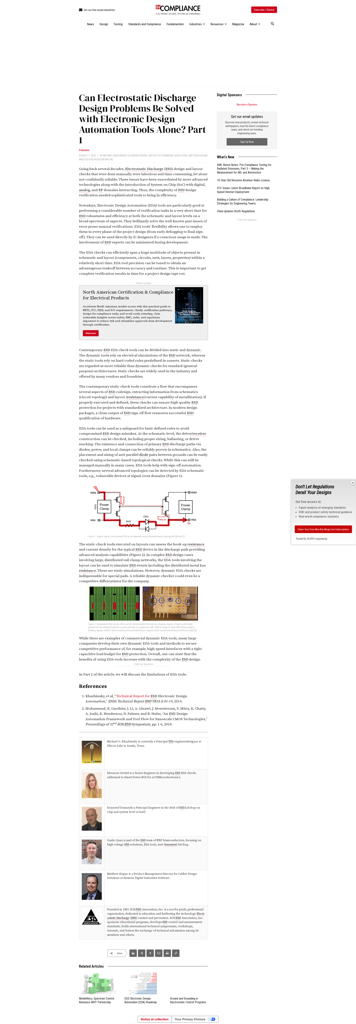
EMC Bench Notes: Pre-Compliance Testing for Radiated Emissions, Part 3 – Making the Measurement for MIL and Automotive (244, 168)
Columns (84, 150)
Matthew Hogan (198, 155)
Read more (91, 333)
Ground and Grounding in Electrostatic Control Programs (188, 1000)
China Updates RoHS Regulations (236, 211)
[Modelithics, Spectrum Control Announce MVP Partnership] (98, 983)
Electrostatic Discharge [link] (144, 169)
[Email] (158, 953)
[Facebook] (150, 953)
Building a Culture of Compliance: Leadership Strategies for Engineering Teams (242, 201)
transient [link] (170, 844)
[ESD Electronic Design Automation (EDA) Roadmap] (143, 983)
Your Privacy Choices (190, 1019)
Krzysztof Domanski (161, 155)
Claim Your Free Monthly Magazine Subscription (323, 529)
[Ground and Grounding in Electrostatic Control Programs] (189, 983)
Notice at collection (155, 1019)
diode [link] (143, 455)
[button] (272, 23)
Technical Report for (133, 696)
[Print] (167, 953)
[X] (141, 953)
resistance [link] (135, 397)
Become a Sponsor (247, 104)
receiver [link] (199, 434)
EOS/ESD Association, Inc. (99, 159)
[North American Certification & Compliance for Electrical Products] (189, 305)
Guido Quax (180, 155)
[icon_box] (97, 10)
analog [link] (84, 190)
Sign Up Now (247, 141)
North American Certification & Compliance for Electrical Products (128, 295)
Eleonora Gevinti (138, 155)
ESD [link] (168, 169)
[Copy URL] (175, 953)
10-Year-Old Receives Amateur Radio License (243, 180)
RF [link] (100, 190)
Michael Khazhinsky (115, 155)
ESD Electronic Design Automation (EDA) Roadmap (140, 1000)
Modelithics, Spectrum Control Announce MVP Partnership (96, 1000)
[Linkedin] (133, 953)
